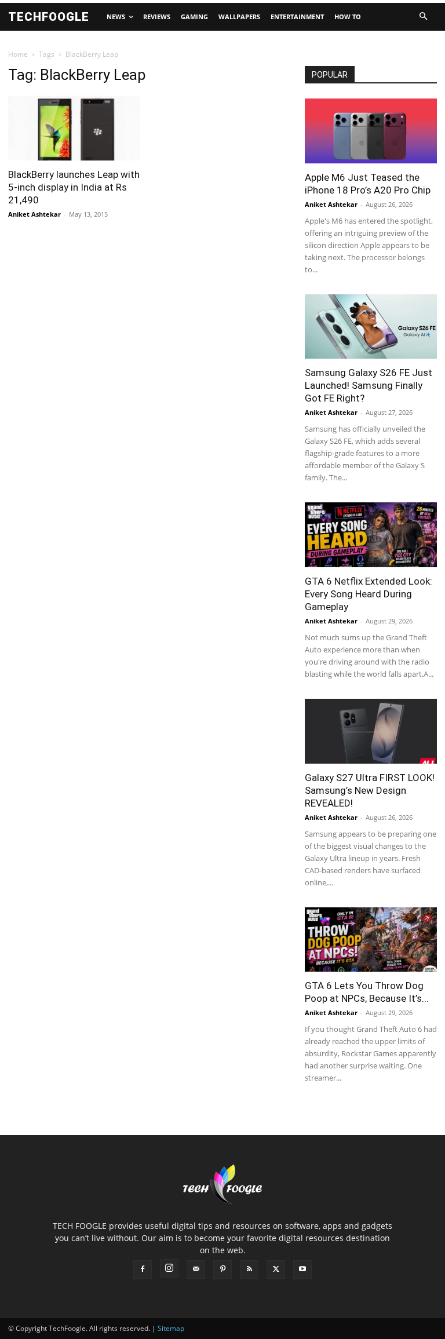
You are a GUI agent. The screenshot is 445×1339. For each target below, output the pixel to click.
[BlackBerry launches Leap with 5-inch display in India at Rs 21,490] (74, 128)
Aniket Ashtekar (34, 214)
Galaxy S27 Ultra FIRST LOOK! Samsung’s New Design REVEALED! (370, 790)
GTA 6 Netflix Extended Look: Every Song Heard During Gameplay (368, 593)
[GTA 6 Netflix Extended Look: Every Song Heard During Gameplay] (371, 534)
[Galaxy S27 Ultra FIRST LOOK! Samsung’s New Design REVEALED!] (371, 731)
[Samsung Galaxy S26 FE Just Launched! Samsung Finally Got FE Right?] (371, 326)
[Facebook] (142, 1269)
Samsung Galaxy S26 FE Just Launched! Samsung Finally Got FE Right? (368, 385)
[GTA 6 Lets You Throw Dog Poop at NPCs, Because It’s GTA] (371, 939)
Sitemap (171, 1328)
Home (18, 54)
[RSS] (249, 1269)
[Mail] (196, 1269)
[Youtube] (302, 1269)
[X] (276, 1269)
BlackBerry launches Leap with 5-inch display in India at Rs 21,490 (74, 187)
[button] (423, 17)
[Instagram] (169, 1268)
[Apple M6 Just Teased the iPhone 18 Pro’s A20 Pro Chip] (371, 130)
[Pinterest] (222, 1269)
